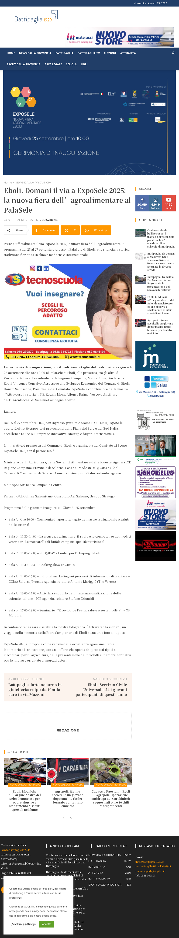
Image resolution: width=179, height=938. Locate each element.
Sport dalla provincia (23, 64)
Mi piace (142, 197)
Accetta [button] (46, 924)
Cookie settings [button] (23, 924)
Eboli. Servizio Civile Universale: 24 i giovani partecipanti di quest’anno (101, 689)
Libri (84, 64)
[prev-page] (63, 819)
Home (11, 53)
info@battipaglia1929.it (149, 861)
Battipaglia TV (89, 53)
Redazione (48, 220)
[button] (173, 53)
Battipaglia (64, 53)
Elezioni (110, 53)
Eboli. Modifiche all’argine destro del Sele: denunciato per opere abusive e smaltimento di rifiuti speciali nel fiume (25, 800)
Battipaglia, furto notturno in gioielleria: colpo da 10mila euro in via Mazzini (35, 689)
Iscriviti (169, 197)
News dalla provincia (35, 53)
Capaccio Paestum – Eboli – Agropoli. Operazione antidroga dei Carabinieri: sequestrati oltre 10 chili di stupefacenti (110, 798)
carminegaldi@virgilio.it (150, 871)
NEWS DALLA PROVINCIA (33, 182)
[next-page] (71, 819)
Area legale (53, 64)
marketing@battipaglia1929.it (153, 866)
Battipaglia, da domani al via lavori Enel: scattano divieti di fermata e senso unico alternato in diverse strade (161, 262)
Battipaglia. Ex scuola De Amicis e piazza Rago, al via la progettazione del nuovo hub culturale (160, 283)
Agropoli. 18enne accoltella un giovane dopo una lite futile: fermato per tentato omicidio (67, 798)
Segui (155, 197)
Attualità (128, 53)
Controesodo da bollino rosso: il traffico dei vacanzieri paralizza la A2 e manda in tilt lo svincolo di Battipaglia (161, 238)
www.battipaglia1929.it (16, 850)
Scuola (71, 64)
